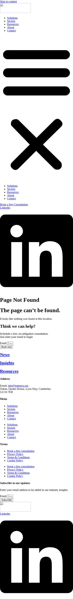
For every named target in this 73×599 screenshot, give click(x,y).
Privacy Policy (15, 454)
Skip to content (8, 1)
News (5, 354)
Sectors (11, 21)
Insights (7, 363)
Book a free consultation (20, 451)
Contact (11, 30)
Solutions (12, 17)
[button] (36, 108)
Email (3, 343)
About (10, 27)
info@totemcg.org (18, 385)
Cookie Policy (15, 460)
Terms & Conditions (18, 457)
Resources (13, 24)
